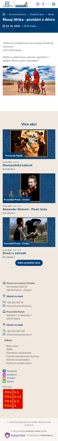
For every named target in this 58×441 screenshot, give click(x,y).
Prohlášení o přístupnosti (18, 352)
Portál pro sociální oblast (18, 363)
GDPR (9, 349)
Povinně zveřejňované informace (22, 356)
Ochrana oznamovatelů (18, 359)
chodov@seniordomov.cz (19, 306)
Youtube (11, 378)
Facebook (43, 4)
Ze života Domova (17, 14)
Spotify (10, 381)
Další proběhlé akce (29, 262)
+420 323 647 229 (15, 331)
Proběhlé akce (37, 14)
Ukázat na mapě (14, 296)
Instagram (38, 4)
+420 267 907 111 (14, 302)
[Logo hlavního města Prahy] (29, 399)
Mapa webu (12, 346)
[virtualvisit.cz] (15, 435)
